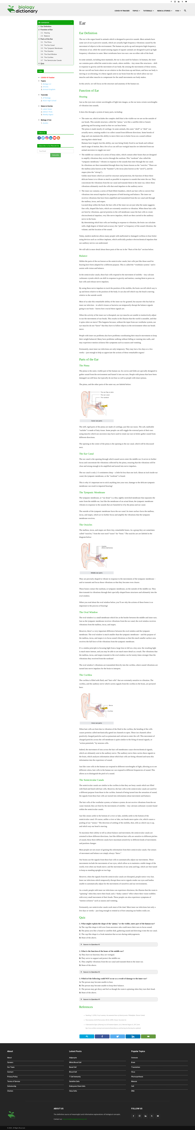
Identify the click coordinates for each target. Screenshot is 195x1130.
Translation (135, 1067)
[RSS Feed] (58, 138)
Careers (10, 1062)
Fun (177, 11)
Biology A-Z (47, 84)
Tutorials (147, 11)
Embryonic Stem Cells (77, 1086)
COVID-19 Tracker (122, 11)
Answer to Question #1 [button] (91, 944)
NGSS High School (49, 101)
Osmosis (134, 1058)
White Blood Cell (75, 1062)
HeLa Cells (73, 1091)
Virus (133, 1072)
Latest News (47, 109)
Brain (133, 1062)
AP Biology (47, 98)
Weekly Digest (48, 114)
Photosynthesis (137, 1077)
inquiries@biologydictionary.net (75, 1119)
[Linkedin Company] (50, 138)
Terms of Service (13, 1081)
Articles (45, 87)
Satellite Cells (74, 1081)
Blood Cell (73, 1072)
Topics (135, 11)
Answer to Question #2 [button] (91, 972)
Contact (10, 1072)
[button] (185, 11)
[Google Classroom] (86, 1036)
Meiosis (134, 1081)
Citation (10, 1091)
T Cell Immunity (75, 1077)
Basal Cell (73, 1067)
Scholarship (11, 1086)
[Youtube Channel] (54, 138)
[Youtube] (186, 1)
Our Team (10, 1067)
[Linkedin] (178, 1)
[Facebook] (171, 1)
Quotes (45, 123)
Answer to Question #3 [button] (91, 999)
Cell (132, 1086)
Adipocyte (73, 1058)
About (9, 1058)
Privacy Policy (12, 1077)
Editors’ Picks (47, 112)
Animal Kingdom (49, 89)
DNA (132, 1091)
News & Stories (163, 11)
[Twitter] (182, 1)
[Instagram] (175, 1)
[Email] (148, 1036)
